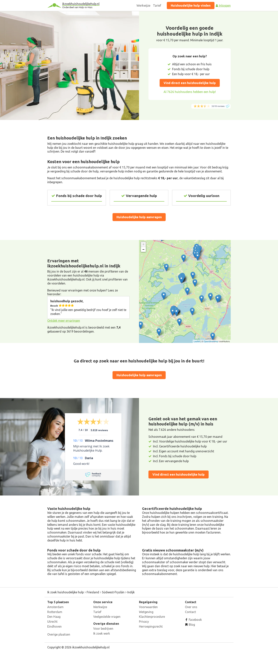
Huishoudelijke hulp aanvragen (139, 217)
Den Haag (54, 616)
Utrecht (52, 621)
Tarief (157, 5)
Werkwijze (143, 5)
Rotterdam (54, 612)
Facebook (195, 619)
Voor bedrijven (103, 628)
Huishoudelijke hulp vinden (190, 5)
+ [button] (143, 244)
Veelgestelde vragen (106, 616)
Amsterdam (55, 607)
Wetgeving (146, 612)
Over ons (191, 607)
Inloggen (224, 5)
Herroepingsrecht (151, 626)
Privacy (144, 621)
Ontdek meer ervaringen (63, 320)
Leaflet (197, 341)
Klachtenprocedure (152, 616)
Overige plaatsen (58, 634)
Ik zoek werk (101, 633)
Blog (191, 624)
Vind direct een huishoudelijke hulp (190, 83)
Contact (190, 612)
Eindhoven (54, 626)
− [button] (143, 249)
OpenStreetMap (211, 341)
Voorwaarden (148, 607)
